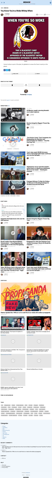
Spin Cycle (5, 433)
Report (38, 73)
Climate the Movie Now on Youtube (35, 369)
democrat (30, 407)
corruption (15, 407)
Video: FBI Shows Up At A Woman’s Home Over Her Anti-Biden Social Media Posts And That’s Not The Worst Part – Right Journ (13, 270)
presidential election (11, 413)
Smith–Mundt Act (13, 415)
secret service (4, 415)
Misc (4, 429)
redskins (13, 195)
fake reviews (4, 409)
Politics (4, 431)
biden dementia (20, 405)
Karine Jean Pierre (5, 411)
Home (23, 474)
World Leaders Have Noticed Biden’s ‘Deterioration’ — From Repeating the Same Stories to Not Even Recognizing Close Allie (12, 244)
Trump (20, 415)
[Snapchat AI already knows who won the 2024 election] (13, 210)
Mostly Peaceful (6, 430)
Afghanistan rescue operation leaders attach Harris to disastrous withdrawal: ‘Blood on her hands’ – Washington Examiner (38, 169)
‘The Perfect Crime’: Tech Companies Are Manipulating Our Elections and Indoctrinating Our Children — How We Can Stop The (39, 140)
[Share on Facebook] (5, 70)
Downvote (39, 85)
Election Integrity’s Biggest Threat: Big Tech (38, 123)
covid (20, 407)
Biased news (7, 405)
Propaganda (26, 413)
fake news (43, 407)
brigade (36, 405)
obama (47, 411)
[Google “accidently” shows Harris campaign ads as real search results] (39, 323)
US (8, 105)
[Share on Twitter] (7, 70)
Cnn (9, 407)
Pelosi (3, 413)
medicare (13, 411)
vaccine (36, 415)
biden (14, 405)
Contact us (28, 474)
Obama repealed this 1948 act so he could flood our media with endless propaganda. (26, 313)
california (42, 405)
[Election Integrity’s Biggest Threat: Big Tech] (13, 129)
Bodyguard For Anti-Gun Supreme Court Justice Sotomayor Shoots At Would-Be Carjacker (39, 243)
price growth (19, 413)
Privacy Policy (5, 467)
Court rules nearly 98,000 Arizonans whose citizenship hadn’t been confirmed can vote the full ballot (39, 153)
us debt (31, 415)
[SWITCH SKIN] (4, 2)
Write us (4, 458)
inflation (32, 409)
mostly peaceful (34, 411)
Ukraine (25, 415)
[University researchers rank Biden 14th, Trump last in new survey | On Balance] (13, 341)
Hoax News (5, 427)
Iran (37, 409)
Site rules (4, 465)
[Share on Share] (9, 70)
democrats (36, 407)
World (4, 438)
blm (26, 405)
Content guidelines (6, 466)
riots (36, 413)
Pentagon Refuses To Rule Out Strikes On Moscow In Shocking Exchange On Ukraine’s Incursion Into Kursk (38, 184)
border (31, 405)
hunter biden (25, 409)
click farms (4, 407)
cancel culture (5, 195)
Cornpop (3, 445)
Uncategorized (6, 434)
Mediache (28, 472)
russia (40, 413)
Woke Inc (4, 437)
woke (18, 195)
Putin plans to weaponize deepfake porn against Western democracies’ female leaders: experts (38, 351)
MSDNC (41, 411)
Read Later (15, 73)
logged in (8, 100)
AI (2, 405)
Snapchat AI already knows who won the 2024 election (12, 219)
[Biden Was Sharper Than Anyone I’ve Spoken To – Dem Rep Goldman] (13, 323)
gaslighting (11, 409)
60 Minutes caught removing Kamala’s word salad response (38, 111)
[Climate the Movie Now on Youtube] (39, 361)
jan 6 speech (42, 409)
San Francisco (47, 413)
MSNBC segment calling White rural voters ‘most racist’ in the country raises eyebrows (12, 388)
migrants (27, 411)
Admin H (3, 450)
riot (32, 413)
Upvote (12, 85)
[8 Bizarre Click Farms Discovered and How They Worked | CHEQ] (13, 361)
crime (25, 407)
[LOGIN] (50, 2)
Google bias (18, 409)
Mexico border (20, 411)
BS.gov (4, 426)
